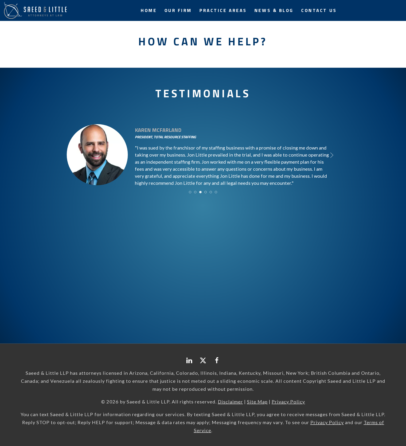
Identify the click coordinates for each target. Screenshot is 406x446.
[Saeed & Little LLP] (35, 10)
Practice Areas (223, 10)
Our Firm (178, 10)
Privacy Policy (288, 401)
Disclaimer (230, 401)
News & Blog (274, 10)
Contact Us (319, 10)
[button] (74, 155)
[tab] (190, 192)
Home (149, 10)
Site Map (257, 401)
